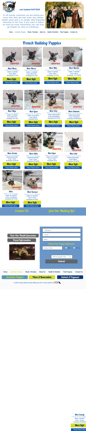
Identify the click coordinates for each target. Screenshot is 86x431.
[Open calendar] (70, 256)
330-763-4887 (25, 219)
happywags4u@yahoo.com (24, 227)
